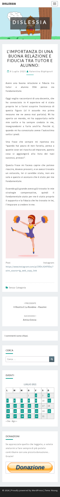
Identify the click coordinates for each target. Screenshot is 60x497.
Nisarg (54, 490)
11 (49, 400)
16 (36, 405)
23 (36, 411)
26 (8, 416)
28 (22, 416)
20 (15, 411)
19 (8, 411)
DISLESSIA (9, 3)
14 (22, 405)
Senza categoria (17, 287)
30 (36, 416)
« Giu (8, 421)
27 (15, 416)
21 (22, 411)
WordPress (37, 490)
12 (8, 405)
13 (15, 405)
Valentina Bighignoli (41, 71)
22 (29, 411)
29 (29, 416)
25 (49, 411)
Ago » (14, 421)
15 (29, 405)
